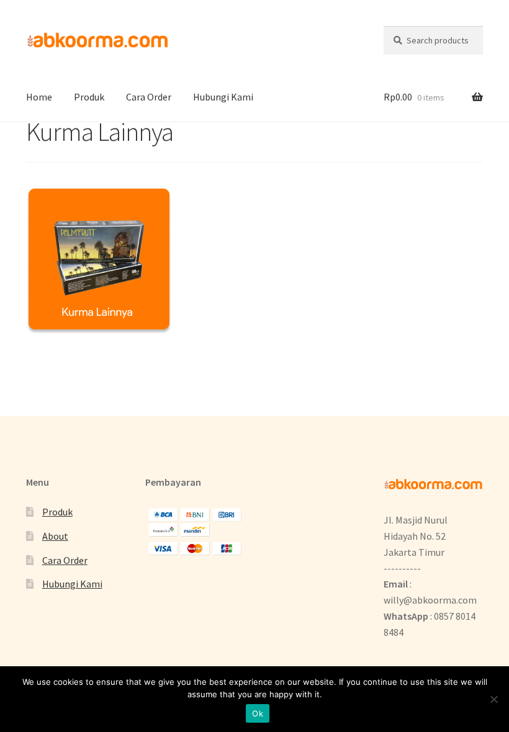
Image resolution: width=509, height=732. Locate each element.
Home (39, 97)
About (55, 536)
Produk (89, 97)
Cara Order (148, 97)
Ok (257, 713)
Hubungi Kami (223, 97)
